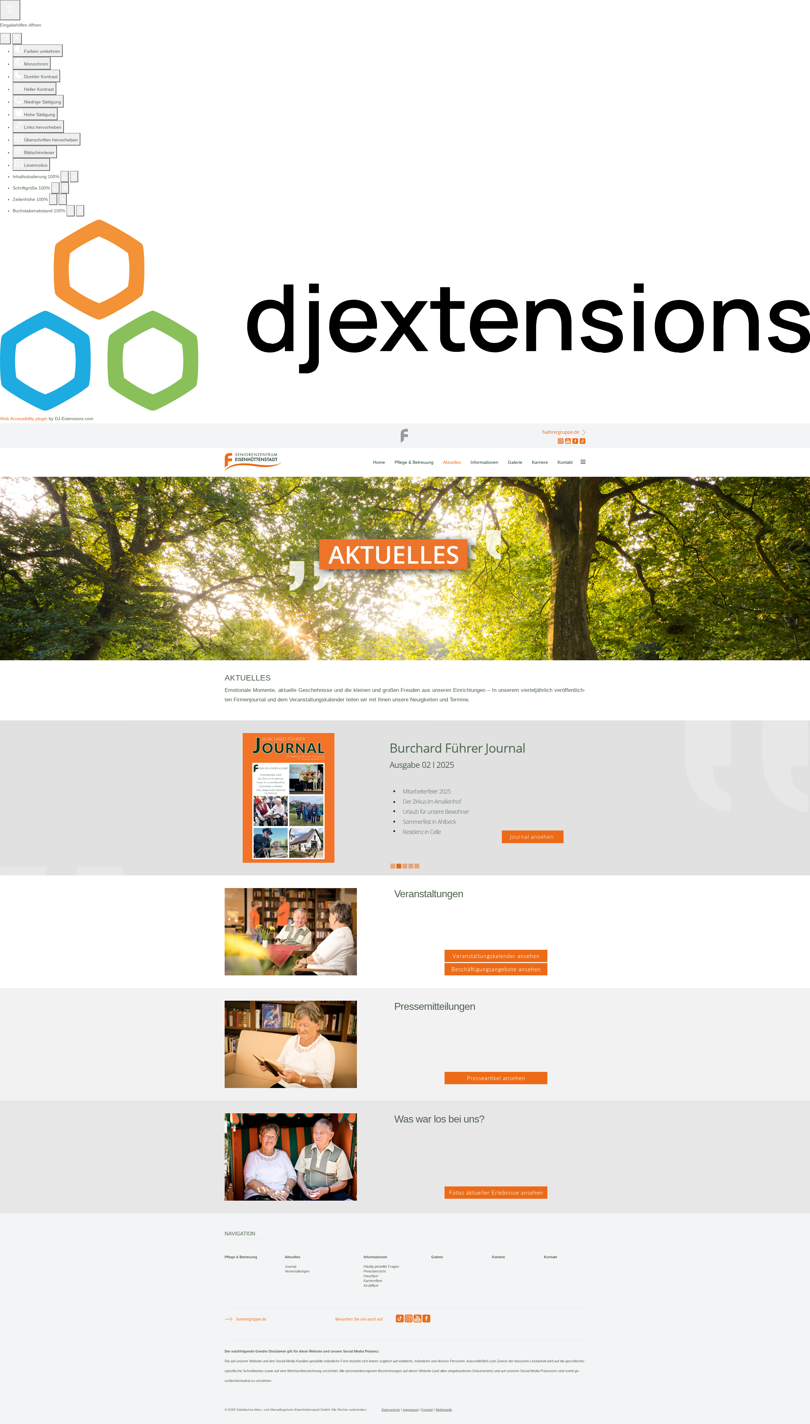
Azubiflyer (371, 1285)
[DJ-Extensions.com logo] (405, 409)
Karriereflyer (373, 1281)
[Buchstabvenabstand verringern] (70, 210)
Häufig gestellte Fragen (381, 1266)
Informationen (484, 462)
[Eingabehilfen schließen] (17, 38)
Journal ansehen (533, 836)
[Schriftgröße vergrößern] (65, 188)
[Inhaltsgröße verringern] (64, 176)
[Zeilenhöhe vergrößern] (63, 199)
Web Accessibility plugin (23, 418)
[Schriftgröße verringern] (55, 188)
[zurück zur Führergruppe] (405, 434)
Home (379, 462)
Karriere (540, 462)
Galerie (515, 462)
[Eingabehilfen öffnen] (10, 10)
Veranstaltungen (297, 1271)
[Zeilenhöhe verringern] (53, 199)
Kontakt (565, 462)
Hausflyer (371, 1276)
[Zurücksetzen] (5, 38)
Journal (290, 1266)
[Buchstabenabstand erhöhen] (80, 210)
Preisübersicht (375, 1271)
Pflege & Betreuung (414, 462)
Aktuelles (452, 462)
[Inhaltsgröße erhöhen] (74, 176)
